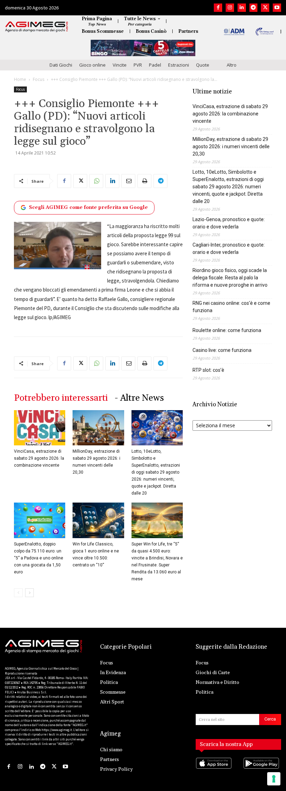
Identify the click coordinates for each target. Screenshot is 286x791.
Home (20, 79)
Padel (155, 65)
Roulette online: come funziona (227, 330)
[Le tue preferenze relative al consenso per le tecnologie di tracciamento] (273, 778)
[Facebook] (218, 7)
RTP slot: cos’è (208, 370)
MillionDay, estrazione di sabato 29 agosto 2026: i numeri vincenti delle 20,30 (231, 146)
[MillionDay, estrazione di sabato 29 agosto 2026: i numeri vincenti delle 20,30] (98, 427)
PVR (138, 65)
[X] (265, 7)
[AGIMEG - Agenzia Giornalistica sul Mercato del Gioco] (36, 26)
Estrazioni (178, 65)
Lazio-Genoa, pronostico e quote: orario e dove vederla (229, 223)
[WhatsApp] (96, 181)
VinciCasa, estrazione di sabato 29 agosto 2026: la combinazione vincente (39, 458)
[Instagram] (230, 7)
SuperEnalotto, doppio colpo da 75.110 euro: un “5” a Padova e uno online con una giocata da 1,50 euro (38, 558)
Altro (231, 65)
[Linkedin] (242, 7)
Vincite (120, 65)
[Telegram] (253, 7)
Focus (38, 79)
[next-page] (29, 592)
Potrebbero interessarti (61, 398)
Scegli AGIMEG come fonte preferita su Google (88, 207)
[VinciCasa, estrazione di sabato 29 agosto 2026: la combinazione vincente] (39, 427)
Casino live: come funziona (222, 350)
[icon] (215, 770)
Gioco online (92, 65)
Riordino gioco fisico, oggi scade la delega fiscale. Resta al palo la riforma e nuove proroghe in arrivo (230, 278)
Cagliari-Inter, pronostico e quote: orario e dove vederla (229, 248)
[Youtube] (277, 7)
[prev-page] (18, 592)
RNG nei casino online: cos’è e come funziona (231, 306)
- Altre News (139, 398)
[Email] (128, 181)
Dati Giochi (61, 65)
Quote (202, 65)
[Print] (144, 181)
